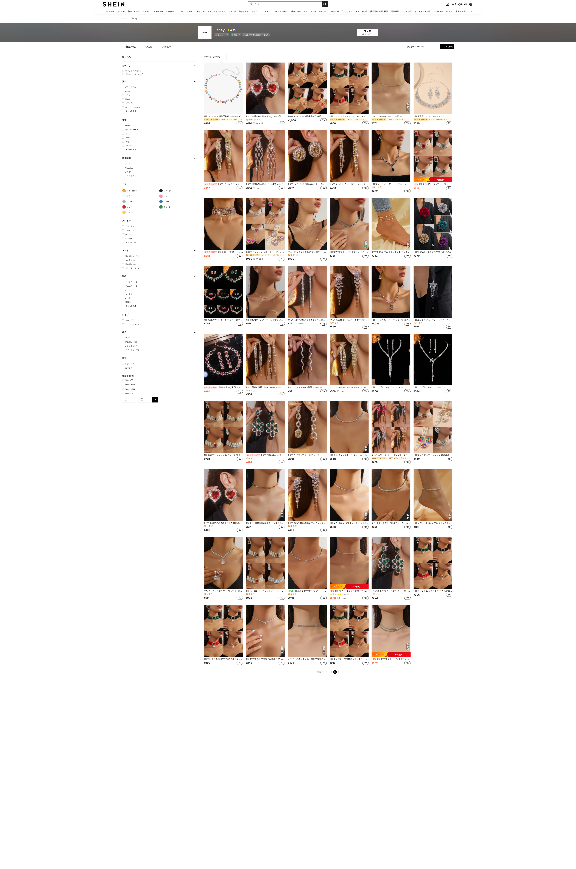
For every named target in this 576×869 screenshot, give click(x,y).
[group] (159, 71)
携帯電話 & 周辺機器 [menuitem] (379, 11)
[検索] (325, 4)
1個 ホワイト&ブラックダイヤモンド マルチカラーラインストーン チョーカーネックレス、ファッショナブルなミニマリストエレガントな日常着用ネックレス (349, 591)
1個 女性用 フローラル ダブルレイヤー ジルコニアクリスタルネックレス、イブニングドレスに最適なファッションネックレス (349, 252)
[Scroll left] (468, 11)
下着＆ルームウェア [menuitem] (299, 11)
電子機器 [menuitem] (395, 11)
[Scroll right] (471, 11)
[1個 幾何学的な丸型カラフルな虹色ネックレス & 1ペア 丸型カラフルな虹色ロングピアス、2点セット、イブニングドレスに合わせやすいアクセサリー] (223, 359)
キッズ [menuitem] (255, 11)
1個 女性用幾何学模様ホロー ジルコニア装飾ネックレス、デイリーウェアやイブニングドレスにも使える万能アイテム (265, 523)
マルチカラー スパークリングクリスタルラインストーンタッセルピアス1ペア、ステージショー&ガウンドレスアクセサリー (391, 455)
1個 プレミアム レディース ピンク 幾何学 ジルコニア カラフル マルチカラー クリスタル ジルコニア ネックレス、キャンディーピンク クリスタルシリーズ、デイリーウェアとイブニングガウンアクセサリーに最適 (391, 320)
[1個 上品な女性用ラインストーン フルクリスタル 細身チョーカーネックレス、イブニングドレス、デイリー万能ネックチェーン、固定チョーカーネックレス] (307, 563)
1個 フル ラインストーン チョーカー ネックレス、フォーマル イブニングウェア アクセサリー (349, 455)
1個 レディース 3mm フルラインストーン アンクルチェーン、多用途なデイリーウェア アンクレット (433, 523)
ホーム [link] (125, 18)
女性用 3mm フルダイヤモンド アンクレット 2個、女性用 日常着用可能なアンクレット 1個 (391, 252)
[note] (433, 179)
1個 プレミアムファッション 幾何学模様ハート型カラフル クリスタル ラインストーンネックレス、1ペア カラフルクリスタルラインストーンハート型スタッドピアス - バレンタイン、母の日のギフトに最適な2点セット (433, 455)
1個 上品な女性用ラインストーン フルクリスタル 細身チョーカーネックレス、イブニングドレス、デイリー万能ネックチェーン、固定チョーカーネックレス (307, 591)
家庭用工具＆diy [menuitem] (463, 11)
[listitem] (222, 34)
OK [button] (155, 400)
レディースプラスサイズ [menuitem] (341, 11)
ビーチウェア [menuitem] (172, 11)
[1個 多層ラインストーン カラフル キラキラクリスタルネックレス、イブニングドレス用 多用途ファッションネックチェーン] (223, 224)
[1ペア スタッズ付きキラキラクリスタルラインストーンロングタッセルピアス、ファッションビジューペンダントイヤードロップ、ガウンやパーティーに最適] (307, 292)
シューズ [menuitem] (264, 11)
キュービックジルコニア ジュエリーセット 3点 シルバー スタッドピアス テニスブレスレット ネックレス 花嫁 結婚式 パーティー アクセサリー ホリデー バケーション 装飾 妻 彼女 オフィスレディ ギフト (307, 252)
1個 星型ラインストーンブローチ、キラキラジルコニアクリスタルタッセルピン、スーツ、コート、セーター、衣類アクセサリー (433, 320)
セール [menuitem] (145, 11)
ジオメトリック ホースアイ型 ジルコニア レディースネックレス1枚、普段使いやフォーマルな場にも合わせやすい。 (391, 116)
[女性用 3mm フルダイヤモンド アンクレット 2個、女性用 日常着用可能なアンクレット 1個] (391, 224)
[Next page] (338, 672)
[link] (453, 4)
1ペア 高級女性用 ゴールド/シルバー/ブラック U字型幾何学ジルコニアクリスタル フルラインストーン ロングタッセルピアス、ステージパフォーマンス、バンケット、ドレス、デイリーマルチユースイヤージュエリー (265, 387)
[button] (466, 4)
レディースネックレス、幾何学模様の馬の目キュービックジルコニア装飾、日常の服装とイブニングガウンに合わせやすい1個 (307, 659)
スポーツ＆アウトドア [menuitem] (443, 11)
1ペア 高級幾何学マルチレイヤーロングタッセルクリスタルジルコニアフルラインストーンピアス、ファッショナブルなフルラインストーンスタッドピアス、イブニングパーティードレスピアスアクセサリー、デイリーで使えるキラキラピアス (349, 320)
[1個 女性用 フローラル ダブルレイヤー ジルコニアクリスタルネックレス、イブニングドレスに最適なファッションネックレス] (349, 224)
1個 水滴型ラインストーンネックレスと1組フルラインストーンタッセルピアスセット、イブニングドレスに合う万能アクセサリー (433, 116)
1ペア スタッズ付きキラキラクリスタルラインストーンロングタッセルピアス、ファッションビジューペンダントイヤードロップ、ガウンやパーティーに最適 (307, 320)
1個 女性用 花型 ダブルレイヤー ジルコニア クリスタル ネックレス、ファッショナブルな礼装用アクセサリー (349, 523)
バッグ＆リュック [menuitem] (279, 11)
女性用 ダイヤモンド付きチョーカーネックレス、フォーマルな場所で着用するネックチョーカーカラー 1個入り (391, 523)
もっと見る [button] (131, 111)
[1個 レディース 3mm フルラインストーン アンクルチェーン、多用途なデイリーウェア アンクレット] (433, 495)
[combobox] (214, 57)
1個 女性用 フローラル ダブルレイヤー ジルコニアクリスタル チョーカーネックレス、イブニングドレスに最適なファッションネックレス (391, 659)
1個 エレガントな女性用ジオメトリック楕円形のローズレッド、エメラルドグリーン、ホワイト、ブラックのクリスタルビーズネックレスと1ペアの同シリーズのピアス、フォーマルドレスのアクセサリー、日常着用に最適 (349, 659)
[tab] (131, 46)
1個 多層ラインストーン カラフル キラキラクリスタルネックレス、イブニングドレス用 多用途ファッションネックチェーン (223, 252)
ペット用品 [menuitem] (407, 11)
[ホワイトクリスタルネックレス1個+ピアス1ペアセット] (223, 563)
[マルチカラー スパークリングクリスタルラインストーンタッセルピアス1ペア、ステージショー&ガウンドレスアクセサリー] (391, 427)
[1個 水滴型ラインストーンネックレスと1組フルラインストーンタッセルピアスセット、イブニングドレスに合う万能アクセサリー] (433, 88)
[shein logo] (113, 4)
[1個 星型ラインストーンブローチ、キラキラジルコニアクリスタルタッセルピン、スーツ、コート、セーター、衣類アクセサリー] (433, 292)
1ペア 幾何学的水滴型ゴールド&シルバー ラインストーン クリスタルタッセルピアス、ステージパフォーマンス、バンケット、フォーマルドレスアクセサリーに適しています (265, 184)
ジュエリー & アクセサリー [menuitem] (193, 11)
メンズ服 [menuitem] (232, 11)
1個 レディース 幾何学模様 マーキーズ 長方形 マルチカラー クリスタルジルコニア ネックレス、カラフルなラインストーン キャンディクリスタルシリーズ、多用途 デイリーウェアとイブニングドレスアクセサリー (223, 116)
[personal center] (448, 4)
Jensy (219, 30)
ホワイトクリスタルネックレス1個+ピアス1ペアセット (223, 591)
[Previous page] (331, 672)
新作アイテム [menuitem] (134, 11)
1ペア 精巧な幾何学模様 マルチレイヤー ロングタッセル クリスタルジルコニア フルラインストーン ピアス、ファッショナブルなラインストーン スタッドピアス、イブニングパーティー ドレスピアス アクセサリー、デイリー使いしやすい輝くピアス (307, 523)
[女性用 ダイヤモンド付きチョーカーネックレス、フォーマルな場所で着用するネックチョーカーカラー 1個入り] (391, 495)
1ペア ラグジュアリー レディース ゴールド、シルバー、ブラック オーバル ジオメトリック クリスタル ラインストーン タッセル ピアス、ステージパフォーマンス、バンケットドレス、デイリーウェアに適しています (307, 455)
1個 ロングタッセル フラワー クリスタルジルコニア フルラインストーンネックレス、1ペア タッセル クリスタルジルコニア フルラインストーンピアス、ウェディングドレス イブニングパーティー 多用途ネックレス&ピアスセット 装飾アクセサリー (433, 387)
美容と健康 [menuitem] (244, 11)
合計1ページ (321, 672)
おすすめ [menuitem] (121, 11)
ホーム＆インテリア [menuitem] (216, 11)
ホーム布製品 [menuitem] (361, 11)
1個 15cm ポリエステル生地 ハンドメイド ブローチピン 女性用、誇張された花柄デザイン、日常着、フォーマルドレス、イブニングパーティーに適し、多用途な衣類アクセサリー (433, 252)
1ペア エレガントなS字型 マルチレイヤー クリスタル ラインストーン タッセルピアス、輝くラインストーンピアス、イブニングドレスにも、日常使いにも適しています (307, 387)
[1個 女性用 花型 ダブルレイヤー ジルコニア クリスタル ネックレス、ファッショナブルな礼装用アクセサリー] (349, 495)
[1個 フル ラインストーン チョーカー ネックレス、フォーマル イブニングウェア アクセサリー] (349, 427)
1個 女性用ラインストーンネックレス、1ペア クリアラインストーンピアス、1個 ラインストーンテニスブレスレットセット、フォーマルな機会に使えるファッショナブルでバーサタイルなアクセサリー (265, 320)
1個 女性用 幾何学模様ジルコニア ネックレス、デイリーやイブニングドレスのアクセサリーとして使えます (265, 659)
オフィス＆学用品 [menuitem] (422, 11)
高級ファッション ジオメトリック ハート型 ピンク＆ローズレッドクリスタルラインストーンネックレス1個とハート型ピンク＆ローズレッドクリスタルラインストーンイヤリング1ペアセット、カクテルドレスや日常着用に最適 (265, 252)
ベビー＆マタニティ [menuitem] (319, 11)
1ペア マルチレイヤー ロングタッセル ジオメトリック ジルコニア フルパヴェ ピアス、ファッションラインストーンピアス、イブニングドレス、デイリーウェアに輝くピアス (349, 184)
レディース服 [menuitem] (157, 11)
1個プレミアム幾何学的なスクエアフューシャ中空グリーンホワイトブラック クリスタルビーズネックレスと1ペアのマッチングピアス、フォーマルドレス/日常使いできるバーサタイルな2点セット (223, 659)
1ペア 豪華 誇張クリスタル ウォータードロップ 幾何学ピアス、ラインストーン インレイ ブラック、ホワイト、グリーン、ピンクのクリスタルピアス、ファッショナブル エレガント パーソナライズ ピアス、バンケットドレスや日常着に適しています (391, 591)
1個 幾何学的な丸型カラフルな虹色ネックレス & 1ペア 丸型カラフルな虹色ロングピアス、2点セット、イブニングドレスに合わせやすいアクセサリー (223, 387)
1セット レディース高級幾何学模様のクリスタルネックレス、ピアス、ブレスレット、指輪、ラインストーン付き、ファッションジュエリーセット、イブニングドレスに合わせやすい (307, 116)
